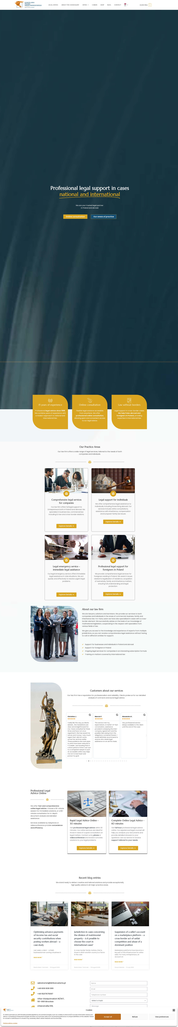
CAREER (94, 5)
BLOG (109, 5)
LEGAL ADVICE (53, 5)
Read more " (38, 957)
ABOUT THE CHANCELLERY (70, 5)
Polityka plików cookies (10, 1023)
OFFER (85, 5)
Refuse (135, 1017)
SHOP (102, 5)
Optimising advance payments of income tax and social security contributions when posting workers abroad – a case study (48, 938)
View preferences (162, 1017)
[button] (174, 1010)
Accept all (108, 1017)
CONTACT (117, 5)
